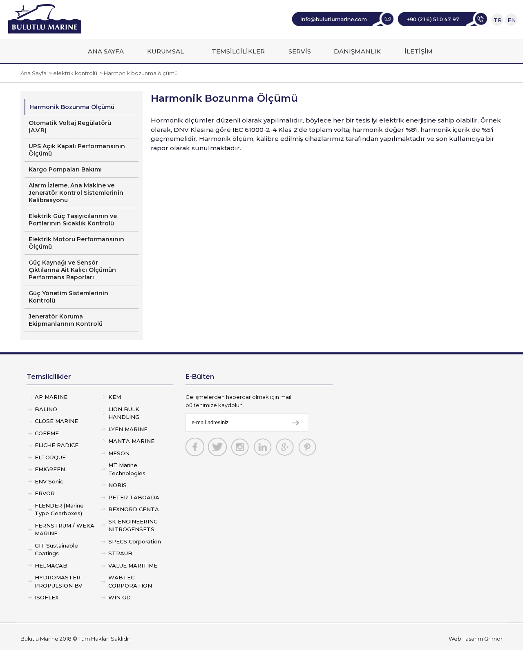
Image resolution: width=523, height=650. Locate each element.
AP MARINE (51, 397)
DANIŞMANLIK (357, 51)
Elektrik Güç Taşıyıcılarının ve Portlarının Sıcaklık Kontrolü (73, 219)
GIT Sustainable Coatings (56, 549)
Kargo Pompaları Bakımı (65, 169)
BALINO (46, 409)
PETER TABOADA (133, 497)
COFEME (47, 433)
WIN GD (119, 597)
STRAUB (120, 553)
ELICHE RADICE (56, 445)
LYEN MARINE (128, 429)
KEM (114, 397)
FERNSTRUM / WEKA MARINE (64, 529)
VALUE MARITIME (132, 565)
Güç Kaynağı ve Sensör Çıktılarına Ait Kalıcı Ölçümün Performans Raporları (72, 270)
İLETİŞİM (419, 51)
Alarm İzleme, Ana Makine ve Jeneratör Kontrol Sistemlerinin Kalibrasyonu (76, 193)
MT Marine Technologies (126, 469)
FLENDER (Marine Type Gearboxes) (59, 509)
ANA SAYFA (106, 51)
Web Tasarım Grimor (476, 638)
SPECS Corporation (134, 541)
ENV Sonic (49, 481)
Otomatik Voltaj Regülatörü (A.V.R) (70, 126)
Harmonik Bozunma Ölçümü (71, 107)
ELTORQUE (50, 457)
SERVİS (299, 51)
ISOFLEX (47, 597)
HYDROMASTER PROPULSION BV (58, 581)
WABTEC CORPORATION (130, 581)
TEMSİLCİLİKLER (238, 51)
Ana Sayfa (33, 73)
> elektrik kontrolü (72, 73)
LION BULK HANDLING (123, 413)
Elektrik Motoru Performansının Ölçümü (76, 243)
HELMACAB (51, 565)
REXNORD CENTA (133, 509)
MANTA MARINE (131, 441)
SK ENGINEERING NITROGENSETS (133, 525)
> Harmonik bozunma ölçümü (137, 73)
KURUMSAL (165, 51)
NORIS (117, 485)
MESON (119, 453)
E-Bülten (200, 377)
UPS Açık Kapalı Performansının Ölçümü (77, 149)
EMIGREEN (50, 469)
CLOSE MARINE (56, 421)
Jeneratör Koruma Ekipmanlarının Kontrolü (66, 320)
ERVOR (45, 493)
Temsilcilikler (49, 377)
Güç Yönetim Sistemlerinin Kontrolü (68, 296)
